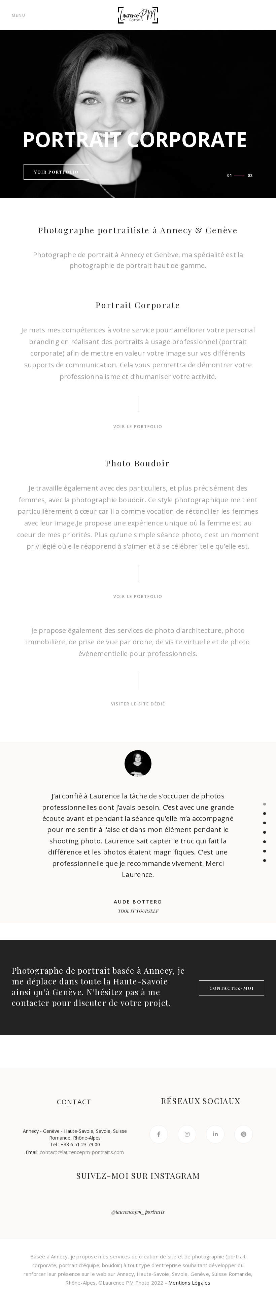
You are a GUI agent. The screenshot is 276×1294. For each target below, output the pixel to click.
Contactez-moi (231, 988)
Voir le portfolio (138, 426)
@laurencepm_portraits (138, 1211)
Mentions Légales (189, 1282)
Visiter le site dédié (138, 704)
